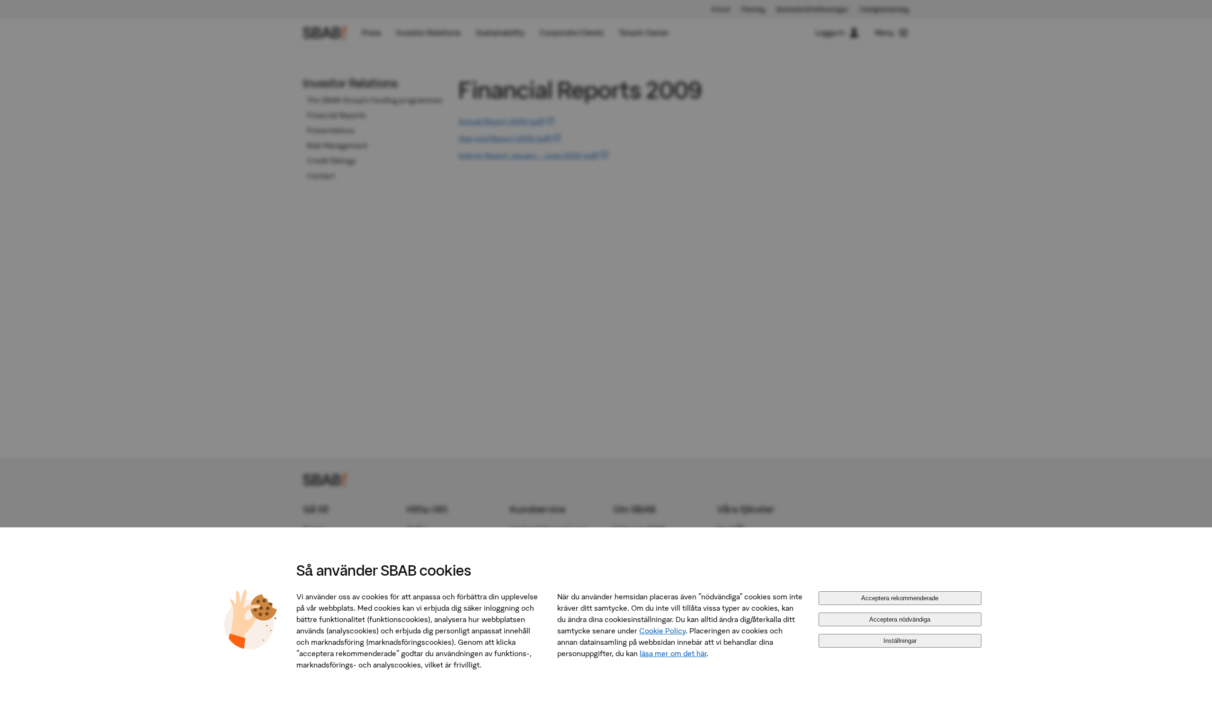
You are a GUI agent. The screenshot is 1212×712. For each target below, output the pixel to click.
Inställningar (900, 640)
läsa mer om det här (673, 653)
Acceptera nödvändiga (899, 619)
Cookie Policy (662, 630)
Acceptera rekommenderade (899, 598)
